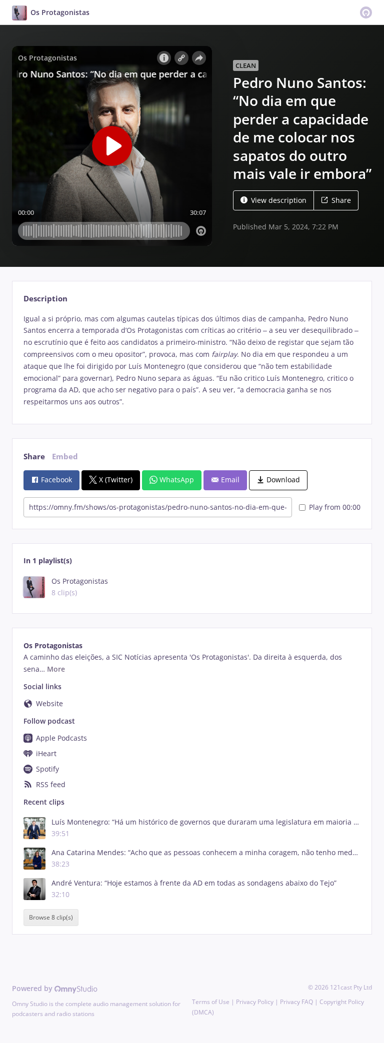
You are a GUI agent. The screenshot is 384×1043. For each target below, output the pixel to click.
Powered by (33, 988)
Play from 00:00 (334, 507)
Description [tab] (46, 298)
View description (278, 200)
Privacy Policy (255, 1002)
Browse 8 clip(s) (51, 917)
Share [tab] (34, 456)
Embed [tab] (65, 456)
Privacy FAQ (296, 1002)
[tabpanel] (192, 360)
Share (341, 200)
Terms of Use (211, 1002)
